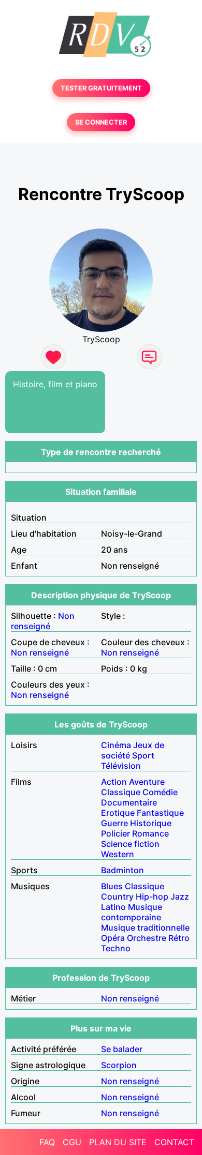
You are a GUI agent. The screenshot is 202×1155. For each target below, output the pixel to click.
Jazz (179, 896)
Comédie (160, 792)
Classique (120, 792)
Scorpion (119, 1065)
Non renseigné (43, 621)
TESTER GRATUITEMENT (101, 88)
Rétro (179, 938)
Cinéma (116, 745)
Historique (150, 823)
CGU (72, 1142)
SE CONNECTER (101, 122)
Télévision (121, 766)
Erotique (118, 813)
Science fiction (130, 844)
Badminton (122, 870)
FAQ (47, 1142)
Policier (115, 833)
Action (114, 782)
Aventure (147, 782)
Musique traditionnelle (145, 927)
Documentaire (129, 802)
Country (117, 896)
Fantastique (160, 813)
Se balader (121, 1049)
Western (117, 854)
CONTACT (174, 1142)
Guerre (114, 823)
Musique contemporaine (131, 912)
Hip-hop (152, 896)
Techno (116, 948)
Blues (112, 886)
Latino (113, 907)
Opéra (113, 938)
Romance (150, 833)
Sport (143, 755)
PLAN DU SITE (118, 1142)
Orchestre (146, 938)
